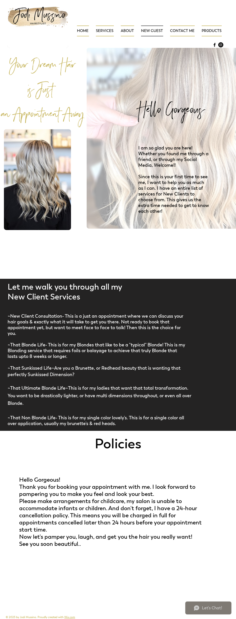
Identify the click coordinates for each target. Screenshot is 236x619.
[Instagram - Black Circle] (220, 44)
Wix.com (69, 617)
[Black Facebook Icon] (214, 44)
